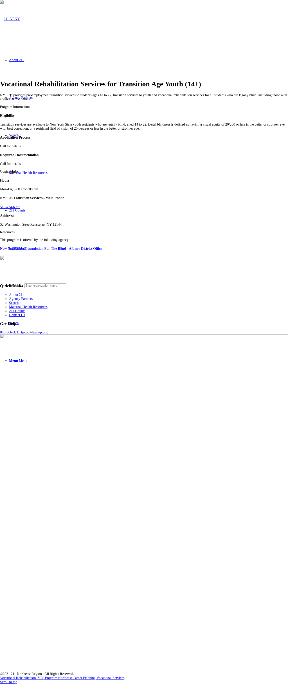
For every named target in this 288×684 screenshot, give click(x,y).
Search (14, 303)
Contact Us (17, 315)
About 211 (16, 295)
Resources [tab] (7, 232)
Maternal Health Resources (28, 307)
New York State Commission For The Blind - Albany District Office (51, 248)
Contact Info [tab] (9, 171)
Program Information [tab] (15, 107)
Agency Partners (21, 299)
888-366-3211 (10, 332)
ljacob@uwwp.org (34, 332)
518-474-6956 (10, 207)
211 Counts (17, 311)
